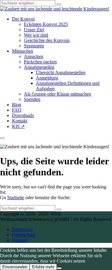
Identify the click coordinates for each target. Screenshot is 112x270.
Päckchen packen (40, 61)
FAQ (17, 110)
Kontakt (19, 120)
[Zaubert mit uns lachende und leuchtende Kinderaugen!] (54, 8)
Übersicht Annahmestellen (60, 72)
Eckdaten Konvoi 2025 (46, 24)
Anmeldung (47, 77)
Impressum (22, 229)
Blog (16, 104)
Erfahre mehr (43, 267)
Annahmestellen (39, 67)
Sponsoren (34, 45)
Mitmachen (22, 51)
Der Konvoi (23, 18)
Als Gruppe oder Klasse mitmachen (57, 93)
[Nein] (59, 268)
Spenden (32, 99)
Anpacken (33, 56)
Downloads (23, 115)
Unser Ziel (34, 29)
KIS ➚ (18, 126)
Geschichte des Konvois (47, 40)
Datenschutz (23, 234)
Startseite (15, 197)
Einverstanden (14, 267)
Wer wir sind (36, 35)
